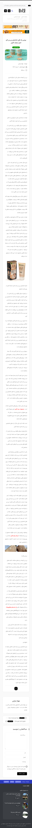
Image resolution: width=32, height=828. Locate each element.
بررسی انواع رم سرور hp (15, 812)
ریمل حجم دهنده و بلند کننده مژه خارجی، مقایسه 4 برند (17, 5)
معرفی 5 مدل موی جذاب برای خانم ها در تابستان (19, 721)
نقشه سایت (26, 786)
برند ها (12, 782)
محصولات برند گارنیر (19, 409)
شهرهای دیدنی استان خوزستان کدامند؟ (12, 803)
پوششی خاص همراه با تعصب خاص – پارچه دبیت (12, 794)
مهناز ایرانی (20, 64)
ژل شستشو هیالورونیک (11, 607)
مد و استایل (18, 782)
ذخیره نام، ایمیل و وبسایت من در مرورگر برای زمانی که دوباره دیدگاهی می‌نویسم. (16, 768)
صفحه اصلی (24, 17)
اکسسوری (6, 782)
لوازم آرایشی (17, 17)
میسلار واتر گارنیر (14, 536)
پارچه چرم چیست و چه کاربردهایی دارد (14, 718)
